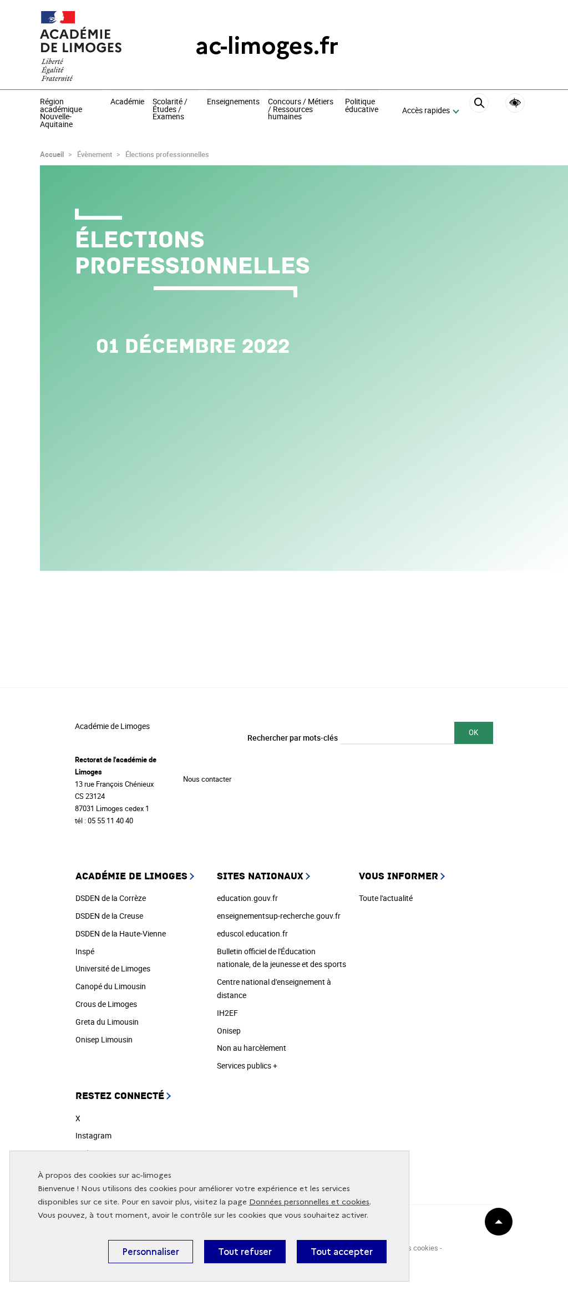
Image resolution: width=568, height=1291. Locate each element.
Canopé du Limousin (110, 986)
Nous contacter (207, 779)
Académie (127, 102)
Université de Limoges (112, 968)
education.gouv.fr (247, 898)
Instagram (93, 1135)
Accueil (52, 154)
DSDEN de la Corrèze (110, 898)
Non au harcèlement (251, 1047)
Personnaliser (150, 1251)
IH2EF (227, 1013)
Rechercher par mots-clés (292, 737)
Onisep (229, 1030)
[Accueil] (95, 46)
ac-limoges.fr (266, 45)
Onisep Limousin (104, 1039)
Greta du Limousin (107, 1021)
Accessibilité (515, 103)
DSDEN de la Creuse (109, 915)
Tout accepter (342, 1251)
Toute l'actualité (386, 898)
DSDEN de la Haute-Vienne (120, 933)
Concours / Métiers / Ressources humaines (300, 109)
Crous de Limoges (106, 1004)
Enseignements (233, 102)
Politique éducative (361, 105)
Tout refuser (245, 1251)
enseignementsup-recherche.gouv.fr (279, 915)
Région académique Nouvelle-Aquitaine (61, 113)
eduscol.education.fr (252, 933)
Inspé (84, 951)
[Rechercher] (479, 111)
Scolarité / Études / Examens (170, 109)
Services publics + (247, 1065)
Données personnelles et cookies (309, 1202)
